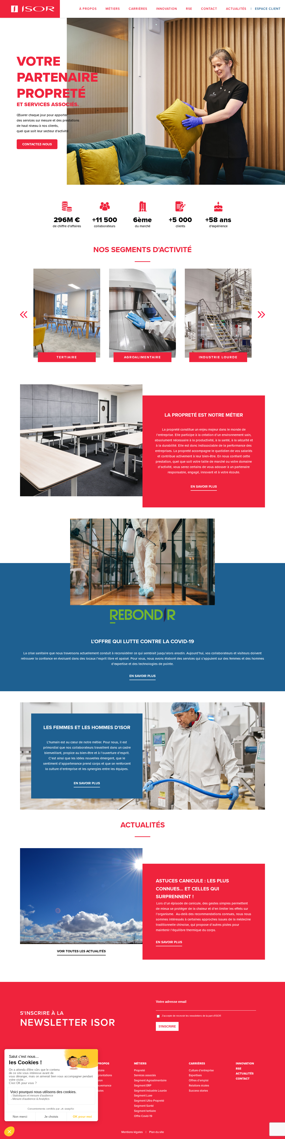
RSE (189, 9)
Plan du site (156, 1132)
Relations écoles (199, 1085)
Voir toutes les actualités (81, 951)
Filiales (99, 1090)
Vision (99, 1080)
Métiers (113, 9)
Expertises (195, 1075)
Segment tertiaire (145, 1111)
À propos (88, 9)
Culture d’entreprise (201, 1070)
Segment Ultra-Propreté (149, 1101)
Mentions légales (132, 1132)
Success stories (198, 1090)
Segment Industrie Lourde (150, 1090)
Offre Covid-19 (143, 1116)
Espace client (268, 9)
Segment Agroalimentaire (150, 1080)
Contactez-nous (37, 144)
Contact (209, 9)
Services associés (145, 1075)
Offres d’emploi (198, 1080)
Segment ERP (142, 1085)
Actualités (236, 9)
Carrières (138, 9)
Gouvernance (103, 1085)
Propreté (139, 1070)
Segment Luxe (143, 1095)
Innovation (166, 9)
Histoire (99, 1070)
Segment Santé (144, 1106)
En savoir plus (204, 486)
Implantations (103, 1075)
